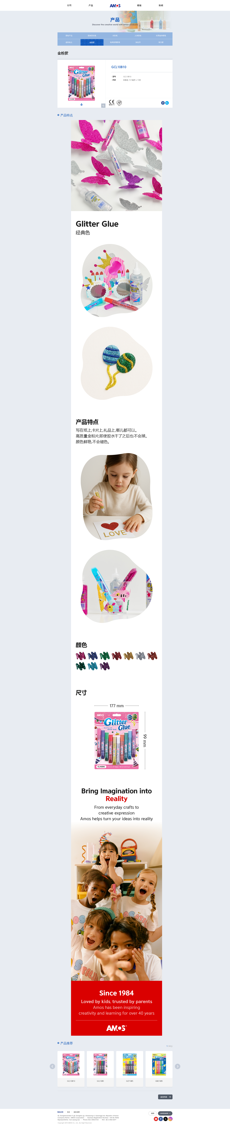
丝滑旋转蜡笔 (161, 35)
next (177, 1066)
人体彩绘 (138, 35)
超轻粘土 (69, 42)
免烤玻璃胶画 (115, 42)
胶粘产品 (69, 35)
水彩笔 (115, 35)
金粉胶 (92, 42)
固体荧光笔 (92, 35)
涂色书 (138, 42)
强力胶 (161, 42)
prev (52, 1066)
